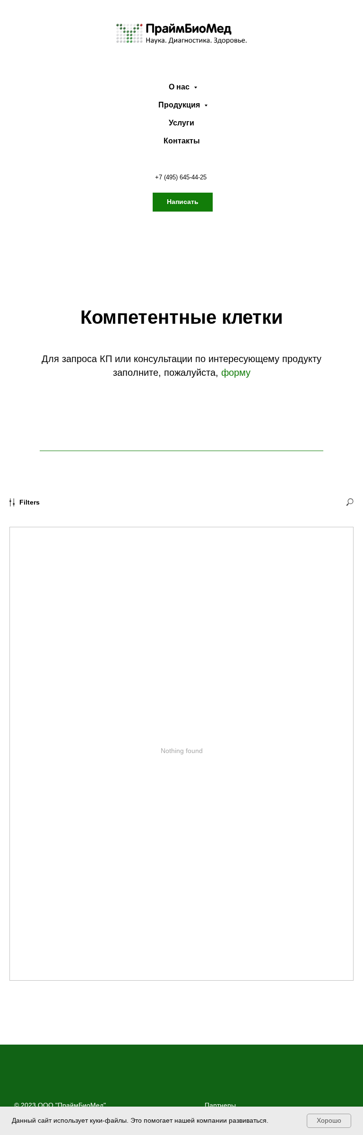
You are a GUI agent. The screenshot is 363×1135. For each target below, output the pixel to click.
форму (236, 372)
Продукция (180, 105)
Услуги (181, 123)
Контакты (182, 141)
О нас (180, 87)
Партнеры (220, 1105)
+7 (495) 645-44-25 (181, 177)
